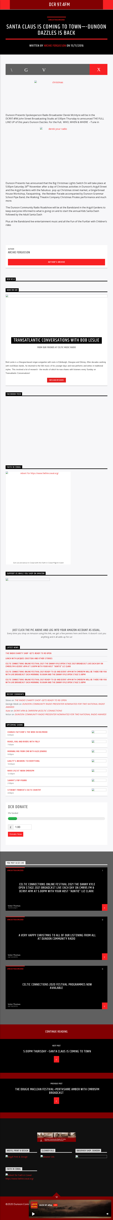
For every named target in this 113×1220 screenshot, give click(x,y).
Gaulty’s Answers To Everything (24, 761)
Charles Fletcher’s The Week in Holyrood (27, 732)
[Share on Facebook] (11, 69)
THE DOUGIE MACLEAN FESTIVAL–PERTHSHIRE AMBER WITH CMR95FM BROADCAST (57, 1091)
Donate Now (15, 834)
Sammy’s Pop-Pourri (17, 780)
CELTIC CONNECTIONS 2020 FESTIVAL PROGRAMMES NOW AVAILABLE (57, 986)
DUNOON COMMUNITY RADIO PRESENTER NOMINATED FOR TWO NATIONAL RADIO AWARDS (60, 714)
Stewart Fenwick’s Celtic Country (24, 790)
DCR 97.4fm (59, 4)
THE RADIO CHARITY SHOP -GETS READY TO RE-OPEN (28, 653)
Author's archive (56, 262)
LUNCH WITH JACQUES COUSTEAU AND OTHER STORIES (29, 658)
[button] (33, 1213)
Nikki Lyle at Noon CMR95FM (21, 771)
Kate (8, 710)
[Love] (98, 69)
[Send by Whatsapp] (80, 69)
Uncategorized (56, 19)
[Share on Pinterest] (43, 69)
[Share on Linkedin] (61, 69)
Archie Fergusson (55, 45)
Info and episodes (56, 380)
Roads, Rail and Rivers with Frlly (24, 741)
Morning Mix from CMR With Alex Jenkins (27, 751)
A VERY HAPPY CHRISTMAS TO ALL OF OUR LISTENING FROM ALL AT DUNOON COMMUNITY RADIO (57, 937)
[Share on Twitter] (26, 69)
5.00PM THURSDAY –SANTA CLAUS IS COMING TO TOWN (57, 1051)
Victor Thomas (14, 905)
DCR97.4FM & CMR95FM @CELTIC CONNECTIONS (38, 710)
